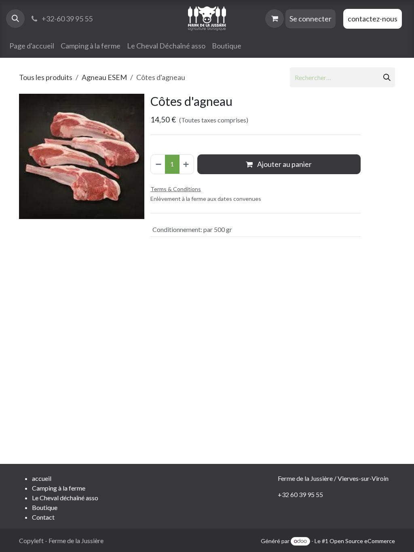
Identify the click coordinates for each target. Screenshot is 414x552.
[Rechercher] (387, 77)
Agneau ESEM (104, 77)
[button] (15, 18)
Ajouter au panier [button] (284, 164)
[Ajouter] (186, 164)
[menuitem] (31, 46)
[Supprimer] (158, 164)
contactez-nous (372, 18)
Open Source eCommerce (362, 540)
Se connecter (310, 18)
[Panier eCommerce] (274, 18)
